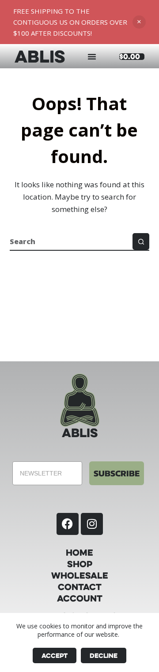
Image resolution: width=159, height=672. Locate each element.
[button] (91, 56)
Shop (79, 564)
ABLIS (40, 56)
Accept (55, 655)
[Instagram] (92, 524)
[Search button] (140, 241)
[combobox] (71, 241)
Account (79, 598)
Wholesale (79, 575)
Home (79, 552)
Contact (80, 587)
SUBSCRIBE (117, 473)
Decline (103, 655)
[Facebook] (68, 524)
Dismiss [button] (139, 22)
